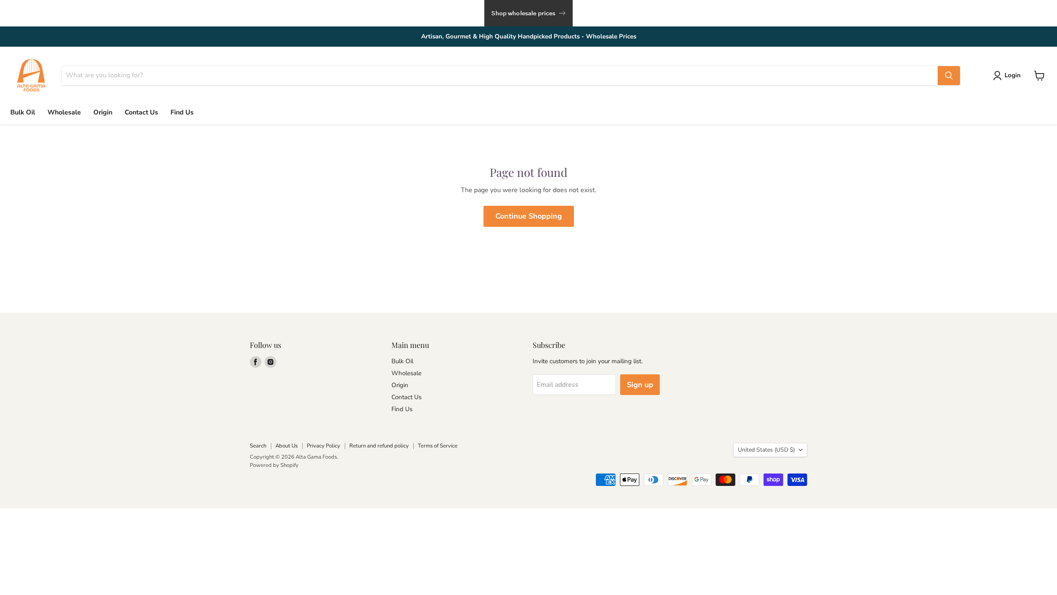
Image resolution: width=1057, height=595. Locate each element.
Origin (102, 112)
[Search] (949, 75)
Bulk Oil (22, 112)
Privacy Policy (323, 446)
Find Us (182, 112)
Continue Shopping (528, 216)
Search (258, 446)
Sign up (640, 385)
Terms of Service (437, 446)
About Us (286, 446)
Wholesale (64, 112)
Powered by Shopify (274, 465)
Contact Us (141, 112)
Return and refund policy (379, 446)
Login (1013, 75)
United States (766, 450)
